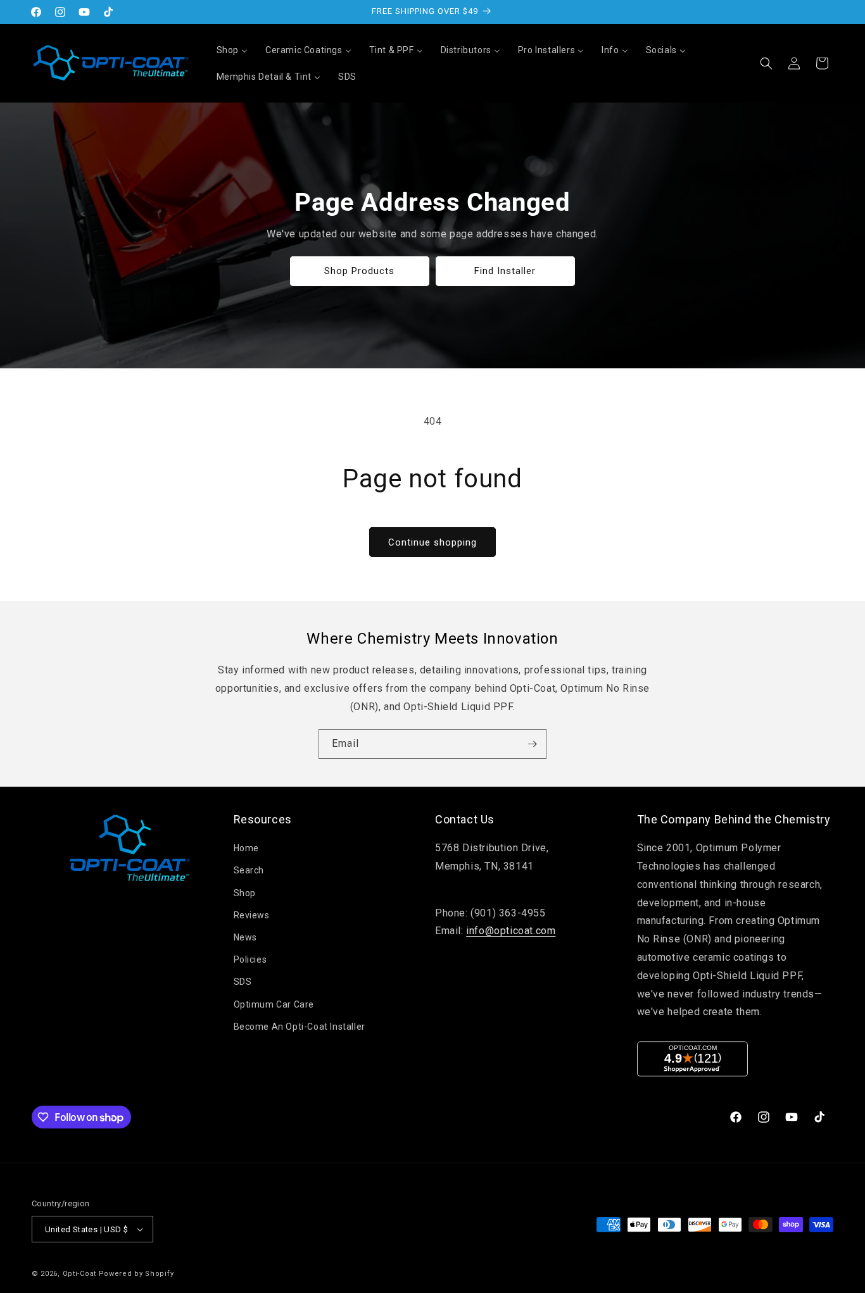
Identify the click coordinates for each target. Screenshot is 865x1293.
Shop (245, 893)
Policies (250, 959)
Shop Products (360, 271)
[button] (766, 63)
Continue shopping (432, 542)
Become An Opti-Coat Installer (299, 1026)
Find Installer (505, 271)
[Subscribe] (532, 744)
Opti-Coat (79, 1274)
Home (246, 848)
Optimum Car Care (274, 1004)
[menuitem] (232, 50)
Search (249, 870)
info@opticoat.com (510, 931)
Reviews (252, 915)
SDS (243, 982)
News (245, 937)
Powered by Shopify (136, 1274)
